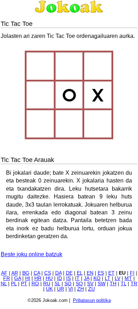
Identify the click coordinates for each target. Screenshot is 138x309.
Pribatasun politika (92, 300)
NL (4, 283)
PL (14, 283)
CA (37, 273)
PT (24, 283)
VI (70, 289)
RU (46, 283)
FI (132, 273)
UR (60, 289)
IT (77, 278)
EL (79, 273)
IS (68, 278)
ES (101, 273)
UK (49, 289)
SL (57, 283)
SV (90, 283)
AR (14, 273)
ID (59, 278)
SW (101, 283)
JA (86, 278)
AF (4, 273)
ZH (80, 289)
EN (90, 273)
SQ (79, 283)
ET (111, 273)
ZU (91, 289)
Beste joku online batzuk (31, 254)
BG (25, 273)
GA (17, 278)
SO (67, 283)
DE (69, 273)
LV (117, 278)
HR (37, 278)
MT (128, 278)
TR (134, 283)
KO (96, 278)
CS (47, 273)
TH (113, 283)
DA (58, 273)
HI (27, 278)
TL (123, 283)
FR (6, 278)
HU (49, 278)
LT (107, 278)
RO (35, 283)
